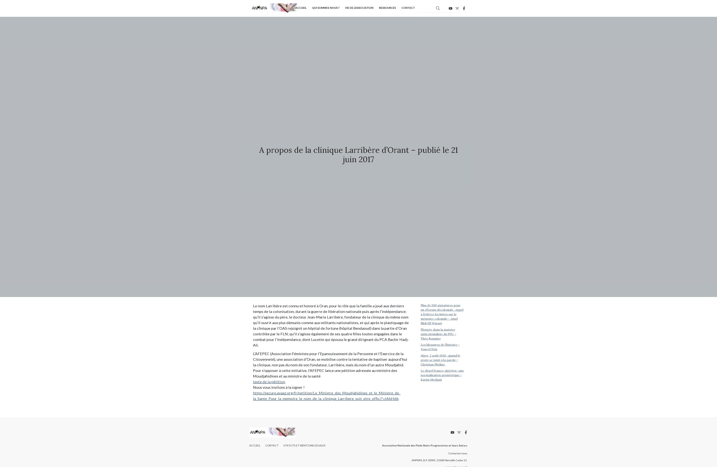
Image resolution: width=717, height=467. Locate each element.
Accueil (300, 7)
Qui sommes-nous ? (325, 7)
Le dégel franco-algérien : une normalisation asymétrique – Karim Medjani (442, 375)
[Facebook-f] (464, 8)
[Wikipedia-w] (457, 8)
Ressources (387, 7)
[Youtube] (450, 8)
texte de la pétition (269, 381)
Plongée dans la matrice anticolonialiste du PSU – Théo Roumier (438, 334)
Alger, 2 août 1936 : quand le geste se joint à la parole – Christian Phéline (440, 360)
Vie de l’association (359, 7)
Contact (408, 7)
